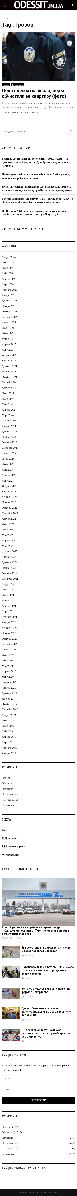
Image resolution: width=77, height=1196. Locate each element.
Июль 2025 (8, 327)
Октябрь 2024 (9, 377)
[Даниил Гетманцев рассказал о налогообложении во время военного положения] (11, 1013)
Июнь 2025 (8, 333)
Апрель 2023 (9, 475)
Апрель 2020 (9, 671)
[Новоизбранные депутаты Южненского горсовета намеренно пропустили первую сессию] (11, 972)
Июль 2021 (8, 589)
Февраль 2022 (9, 551)
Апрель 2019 (9, 736)
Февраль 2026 (9, 289)
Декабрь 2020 (9, 627)
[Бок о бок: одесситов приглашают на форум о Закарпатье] (11, 993)
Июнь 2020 (8, 660)
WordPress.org (10, 855)
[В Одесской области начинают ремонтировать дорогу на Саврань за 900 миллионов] (11, 1035)
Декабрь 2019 (9, 693)
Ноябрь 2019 (9, 698)
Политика (7, 788)
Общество (7, 783)
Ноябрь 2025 (9, 306)
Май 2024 (7, 404)
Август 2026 (9, 257)
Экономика (8, 805)
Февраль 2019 (9, 747)
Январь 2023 (9, 491)
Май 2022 (7, 535)
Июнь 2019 (8, 726)
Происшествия (18, 84)
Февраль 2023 (9, 486)
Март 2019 (8, 742)
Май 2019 (7, 731)
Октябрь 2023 (9, 442)
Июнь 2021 (8, 595)
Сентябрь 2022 (10, 513)
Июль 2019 (8, 720)
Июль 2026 (8, 262)
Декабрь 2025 (9, 300)
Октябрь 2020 (9, 638)
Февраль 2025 (9, 355)
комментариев (13, 846)
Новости (6, 84)
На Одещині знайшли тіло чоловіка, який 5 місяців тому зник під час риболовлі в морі (36, 176)
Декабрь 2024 (9, 366)
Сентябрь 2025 (10, 317)
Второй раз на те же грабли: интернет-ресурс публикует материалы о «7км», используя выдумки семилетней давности (35, 930)
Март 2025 (8, 349)
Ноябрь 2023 (9, 437)
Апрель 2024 (9, 409)
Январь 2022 (9, 556)
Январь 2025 (9, 360)
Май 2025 (7, 339)
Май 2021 (7, 600)
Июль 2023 (8, 458)
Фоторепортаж (10, 799)
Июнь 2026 (8, 268)
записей (9, 838)
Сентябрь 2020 (10, 644)
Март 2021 (8, 611)
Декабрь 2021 (9, 562)
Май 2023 (7, 469)
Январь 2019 (9, 753)
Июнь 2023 (8, 464)
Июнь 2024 (8, 398)
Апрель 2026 (9, 279)
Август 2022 (9, 518)
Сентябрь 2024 (10, 382)
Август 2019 (9, 715)
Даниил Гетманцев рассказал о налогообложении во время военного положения (46, 1011)
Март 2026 (8, 284)
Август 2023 (9, 453)
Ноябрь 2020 (9, 633)
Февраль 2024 (9, 420)
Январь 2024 (9, 426)
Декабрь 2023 (9, 431)
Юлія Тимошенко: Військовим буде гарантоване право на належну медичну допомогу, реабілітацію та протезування (37, 188)
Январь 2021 (9, 622)
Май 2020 (7, 666)
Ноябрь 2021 (9, 568)
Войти (5, 830)
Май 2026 (7, 273)
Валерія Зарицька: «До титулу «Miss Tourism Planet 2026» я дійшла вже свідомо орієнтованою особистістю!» (37, 200)
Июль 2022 (8, 524)
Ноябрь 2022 (9, 502)
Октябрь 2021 (9, 573)
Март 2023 (8, 480)
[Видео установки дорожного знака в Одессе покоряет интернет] (11, 952)
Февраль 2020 (9, 682)
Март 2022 (8, 546)
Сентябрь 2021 (10, 578)
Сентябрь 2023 (10, 447)
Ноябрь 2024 (9, 371)
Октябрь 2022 (9, 507)
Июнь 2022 (8, 529)
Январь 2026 (9, 295)
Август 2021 (9, 584)
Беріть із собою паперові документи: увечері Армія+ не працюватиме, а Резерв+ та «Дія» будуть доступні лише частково (35, 162)
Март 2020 (8, 676)
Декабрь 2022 (9, 497)
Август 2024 (9, 387)
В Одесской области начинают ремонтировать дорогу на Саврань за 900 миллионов (46, 1033)
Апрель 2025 (9, 344)
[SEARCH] (71, 131)
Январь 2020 (9, 687)
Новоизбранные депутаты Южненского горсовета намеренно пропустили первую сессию (47, 970)
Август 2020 (9, 649)
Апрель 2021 (9, 606)
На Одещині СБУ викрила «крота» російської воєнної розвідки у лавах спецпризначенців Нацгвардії (34, 212)
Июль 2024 (8, 393)
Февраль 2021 (9, 616)
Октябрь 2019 (9, 704)
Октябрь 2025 (9, 311)
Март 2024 (8, 415)
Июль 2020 (8, 655)
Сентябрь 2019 (10, 709)
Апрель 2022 (9, 540)
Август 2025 (9, 322)
